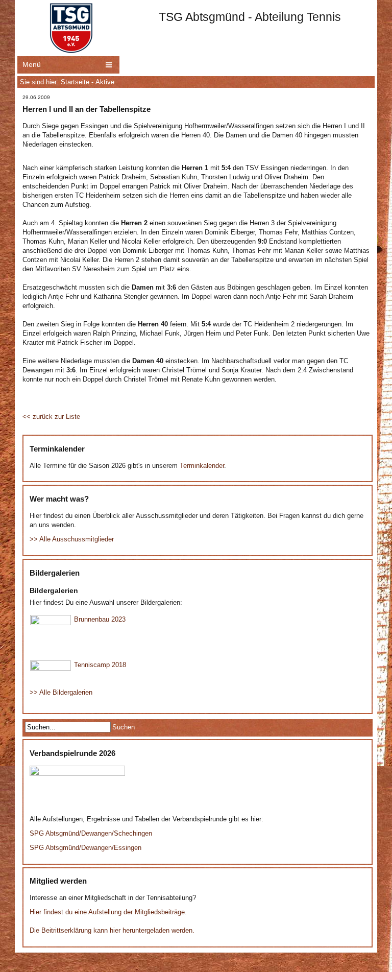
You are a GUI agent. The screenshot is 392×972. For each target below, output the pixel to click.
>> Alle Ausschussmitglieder (72, 539)
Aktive (104, 82)
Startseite (75, 82)
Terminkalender (202, 465)
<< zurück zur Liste (51, 416)
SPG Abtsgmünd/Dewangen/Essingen (85, 847)
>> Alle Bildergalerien (61, 692)
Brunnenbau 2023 (100, 619)
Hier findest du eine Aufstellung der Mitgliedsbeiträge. (108, 912)
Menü (31, 64)
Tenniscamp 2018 (100, 665)
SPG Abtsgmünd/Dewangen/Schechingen (91, 833)
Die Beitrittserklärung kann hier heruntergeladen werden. (112, 930)
